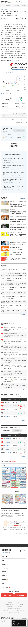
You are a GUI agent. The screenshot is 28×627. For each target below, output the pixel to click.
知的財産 (20, 606)
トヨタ (7, 409)
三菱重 (7, 449)
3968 (11, 72)
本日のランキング (15, 162)
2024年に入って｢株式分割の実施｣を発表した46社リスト (13, 186)
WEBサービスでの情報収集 (16, 604)
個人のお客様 (7, 595)
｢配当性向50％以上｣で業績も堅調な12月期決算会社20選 (13, 180)
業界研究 (4, 572)
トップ (2, 5)
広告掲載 (7, 604)
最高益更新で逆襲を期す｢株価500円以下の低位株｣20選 (13, 159)
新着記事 (8, 5)
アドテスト (8, 452)
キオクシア (8, 406)
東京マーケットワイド (17, 69)
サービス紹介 (17, 602)
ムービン (8, 402)
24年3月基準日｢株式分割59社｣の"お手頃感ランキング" (13, 173)
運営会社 (10, 602)
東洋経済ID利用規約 (14, 612)
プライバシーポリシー (11, 606)
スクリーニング (6, 568)
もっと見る (22, 198)
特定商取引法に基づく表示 (14, 608)
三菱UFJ (8, 416)
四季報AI (4, 579)
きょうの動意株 (15, 5)
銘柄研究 (4, 564)
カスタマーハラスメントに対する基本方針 (14, 610)
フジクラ (8, 413)
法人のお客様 (20, 595)
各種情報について (22, 123)
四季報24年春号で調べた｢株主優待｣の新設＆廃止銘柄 (13, 166)
